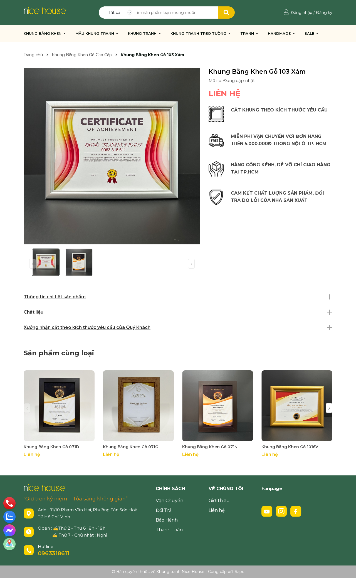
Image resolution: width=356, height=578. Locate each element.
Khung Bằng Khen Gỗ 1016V (289, 446)
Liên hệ (217, 510)
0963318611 (53, 553)
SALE (310, 33)
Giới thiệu (219, 500)
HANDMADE (280, 33)
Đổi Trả (164, 510)
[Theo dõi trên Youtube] (267, 510)
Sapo (239, 571)
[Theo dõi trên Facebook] (295, 510)
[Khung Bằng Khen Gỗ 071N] (217, 405)
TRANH (247, 33)
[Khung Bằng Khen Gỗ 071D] (59, 405)
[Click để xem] (112, 156)
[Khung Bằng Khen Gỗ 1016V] (296, 405)
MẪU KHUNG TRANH (95, 33)
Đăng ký (324, 12)
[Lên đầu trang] (346, 568)
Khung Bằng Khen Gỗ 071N (210, 446)
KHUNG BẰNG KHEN (43, 33)
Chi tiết (59, 436)
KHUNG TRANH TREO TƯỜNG (199, 33)
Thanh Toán (169, 529)
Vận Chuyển (169, 500)
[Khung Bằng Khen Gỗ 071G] (138, 405)
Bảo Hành (167, 520)
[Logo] (45, 10)
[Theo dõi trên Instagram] (282, 510)
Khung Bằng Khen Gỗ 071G (130, 446)
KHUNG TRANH (143, 33)
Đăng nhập (301, 12)
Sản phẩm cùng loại (59, 353)
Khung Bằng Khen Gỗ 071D (51, 446)
